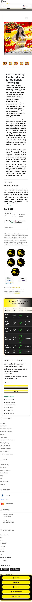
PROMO (17, 578)
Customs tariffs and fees (7, 440)
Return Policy (4, 473)
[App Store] (5, 570)
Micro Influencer (5, 445)
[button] (26, 18)
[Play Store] (15, 570)
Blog (1, 476)
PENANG (2, 549)
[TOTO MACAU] (8, 3)
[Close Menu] (1, 3)
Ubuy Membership (5, 448)
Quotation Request (5, 429)
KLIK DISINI (17, 293)
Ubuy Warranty (4, 451)
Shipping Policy (4, 443)
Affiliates (2, 484)
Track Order (3, 437)
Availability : (7, 222)
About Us (2, 423)
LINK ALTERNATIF (17, 592)
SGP (1, 540)
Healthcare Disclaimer (6, 454)
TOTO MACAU (8, 182)
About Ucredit (4, 481)
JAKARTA (2, 552)
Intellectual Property (6, 431)
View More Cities (5, 557)
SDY (1, 538)
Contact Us (3, 426)
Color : (9, 227)
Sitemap (2, 434)
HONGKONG (3, 543)
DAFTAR (24, 8)
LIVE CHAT (17, 597)
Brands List (3, 467)
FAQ (1, 478)
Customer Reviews (5, 470)
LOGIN (8, 8)
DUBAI (2, 554)
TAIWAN (2, 546)
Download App (4, 464)
